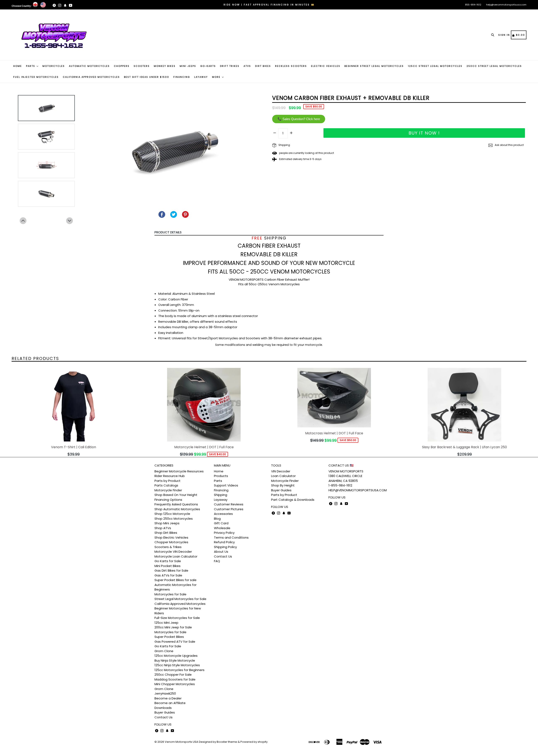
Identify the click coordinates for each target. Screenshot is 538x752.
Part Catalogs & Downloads (292, 499)
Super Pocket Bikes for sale (175, 580)
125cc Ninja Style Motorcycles (177, 665)
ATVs (247, 66)
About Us (221, 551)
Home (218, 471)
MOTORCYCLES (53, 66)
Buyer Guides (164, 712)
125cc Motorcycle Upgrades (176, 655)
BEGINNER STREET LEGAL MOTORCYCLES (374, 66)
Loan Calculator (283, 476)
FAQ (217, 561)
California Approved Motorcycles (180, 603)
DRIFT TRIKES (229, 66)
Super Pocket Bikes (169, 636)
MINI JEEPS (188, 66)
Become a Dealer (168, 698)
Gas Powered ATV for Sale (174, 641)
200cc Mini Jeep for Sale (173, 627)
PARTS (31, 66)
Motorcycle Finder (168, 490)
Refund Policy (224, 542)
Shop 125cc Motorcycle (172, 513)
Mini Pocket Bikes (167, 566)
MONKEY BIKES (164, 66)
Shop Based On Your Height (175, 495)
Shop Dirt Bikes (165, 532)
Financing (221, 490)
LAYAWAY (201, 77)
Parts (218, 480)
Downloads (163, 708)
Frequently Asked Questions (176, 504)
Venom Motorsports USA (181, 742)
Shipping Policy (225, 547)
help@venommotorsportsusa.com (506, 4)
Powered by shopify (254, 742)
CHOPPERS (121, 66)
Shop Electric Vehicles (171, 537)
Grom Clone (163, 651)
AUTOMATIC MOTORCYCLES (89, 66)
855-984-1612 (473, 4)
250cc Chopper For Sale (173, 674)
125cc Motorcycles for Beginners (179, 670)
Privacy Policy (224, 532)
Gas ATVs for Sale (168, 575)
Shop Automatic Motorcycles (177, 509)
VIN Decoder (280, 471)
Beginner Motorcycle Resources (179, 471)
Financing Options (168, 499)
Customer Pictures (228, 509)
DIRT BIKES (263, 66)
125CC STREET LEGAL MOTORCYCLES (435, 66)
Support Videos (226, 485)
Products (221, 476)
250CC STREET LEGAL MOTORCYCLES (494, 66)
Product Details (168, 232)
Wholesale (222, 528)
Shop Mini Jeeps (166, 523)
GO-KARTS (208, 66)
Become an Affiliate (170, 703)
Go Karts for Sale (167, 561)
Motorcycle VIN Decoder (173, 551)
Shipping (284, 145)
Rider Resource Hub (169, 476)
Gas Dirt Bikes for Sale (171, 570)
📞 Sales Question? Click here (299, 119)
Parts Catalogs (166, 485)
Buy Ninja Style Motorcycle (174, 660)
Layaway (220, 499)
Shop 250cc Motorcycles (173, 518)
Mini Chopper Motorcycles (174, 684)
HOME (17, 66)
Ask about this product (509, 145)
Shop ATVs (162, 528)
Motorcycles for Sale (170, 594)
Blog (217, 518)
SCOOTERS (142, 66)
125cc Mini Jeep (166, 622)
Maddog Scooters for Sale (174, 679)
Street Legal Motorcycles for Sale (180, 599)
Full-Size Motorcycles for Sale (177, 618)
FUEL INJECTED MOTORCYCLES (36, 77)
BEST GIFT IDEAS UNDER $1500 (146, 77)
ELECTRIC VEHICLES (325, 66)
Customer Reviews (228, 504)
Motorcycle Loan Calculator (175, 556)
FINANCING (181, 77)
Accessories (223, 513)
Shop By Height (283, 485)
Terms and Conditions (231, 537)
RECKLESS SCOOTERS (291, 66)
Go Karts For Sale (167, 646)
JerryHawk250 (165, 693)
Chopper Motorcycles (171, 542)
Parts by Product (167, 480)
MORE (217, 77)
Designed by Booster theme (218, 742)
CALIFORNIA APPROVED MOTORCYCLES (91, 77)
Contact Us (163, 717)
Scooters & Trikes (168, 547)
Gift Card (221, 523)
